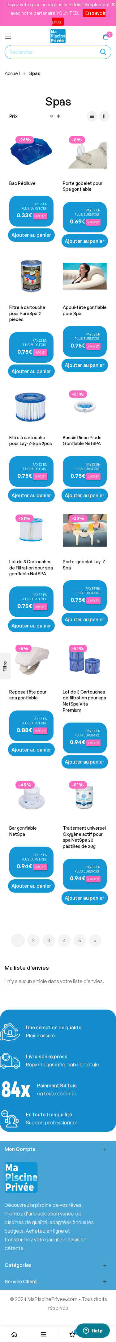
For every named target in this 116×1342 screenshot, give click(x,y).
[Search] (103, 52)
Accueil (13, 73)
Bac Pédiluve (22, 183)
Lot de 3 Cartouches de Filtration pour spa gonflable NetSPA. (31, 567)
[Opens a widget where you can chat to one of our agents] (93, 1331)
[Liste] (92, 116)
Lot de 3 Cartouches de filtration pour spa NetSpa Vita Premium (84, 701)
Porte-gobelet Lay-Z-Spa (85, 564)
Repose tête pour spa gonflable (27, 695)
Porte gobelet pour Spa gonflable (82, 186)
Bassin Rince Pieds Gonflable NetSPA (82, 440)
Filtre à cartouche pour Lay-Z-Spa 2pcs (30, 440)
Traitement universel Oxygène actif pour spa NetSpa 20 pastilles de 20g (84, 837)
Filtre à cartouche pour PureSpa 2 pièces (27, 313)
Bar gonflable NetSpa (23, 831)
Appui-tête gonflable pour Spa (85, 310)
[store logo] (58, 36)
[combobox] (58, 52)
